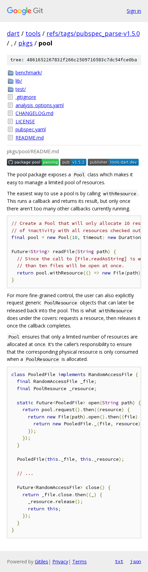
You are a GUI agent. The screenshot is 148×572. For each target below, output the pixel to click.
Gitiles (41, 561)
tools (33, 33)
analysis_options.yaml (39, 105)
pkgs (25, 43)
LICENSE (25, 121)
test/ (20, 89)
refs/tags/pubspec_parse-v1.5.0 (93, 33)
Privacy (60, 561)
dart (13, 33)
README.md (29, 137)
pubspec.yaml (30, 129)
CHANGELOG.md (34, 113)
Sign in (134, 11)
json (135, 561)
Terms (79, 561)
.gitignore (25, 97)
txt (119, 561)
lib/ (18, 80)
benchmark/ (28, 72)
